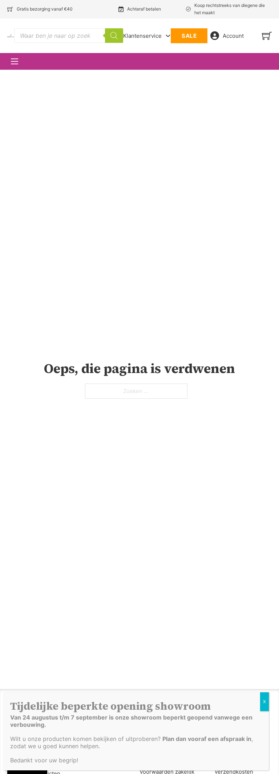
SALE (189, 35)
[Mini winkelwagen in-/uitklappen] (267, 36)
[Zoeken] (114, 35)
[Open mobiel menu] (14, 61)
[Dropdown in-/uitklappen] (168, 36)
